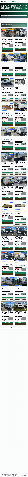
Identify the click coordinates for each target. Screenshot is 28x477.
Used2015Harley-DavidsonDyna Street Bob (7, 40)
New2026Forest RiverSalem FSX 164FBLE (20, 263)
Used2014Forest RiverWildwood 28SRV (7, 188)
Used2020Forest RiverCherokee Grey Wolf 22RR (20, 213)
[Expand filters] (26, 20)
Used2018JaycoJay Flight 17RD (20, 39)
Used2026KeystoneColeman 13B (20, 89)
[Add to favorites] (12, 36)
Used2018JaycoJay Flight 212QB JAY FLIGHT (6, 114)
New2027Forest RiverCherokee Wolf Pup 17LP (7, 313)
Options (19, 475)
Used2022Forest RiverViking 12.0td (7, 89)
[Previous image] (2, 33)
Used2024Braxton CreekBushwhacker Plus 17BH (19, 114)
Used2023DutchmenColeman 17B (20, 64)
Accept (25, 475)
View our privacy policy (11, 476)
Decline (22, 475)
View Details (8, 49)
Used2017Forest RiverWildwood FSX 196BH (7, 64)
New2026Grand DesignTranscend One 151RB (6, 238)
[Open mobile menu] (26, 1)
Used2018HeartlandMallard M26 (7, 212)
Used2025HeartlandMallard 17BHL (20, 163)
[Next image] (12, 33)
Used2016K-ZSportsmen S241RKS (19, 138)
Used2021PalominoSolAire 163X (7, 163)
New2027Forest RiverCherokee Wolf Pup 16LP (20, 313)
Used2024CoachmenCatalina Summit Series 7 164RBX (20, 188)
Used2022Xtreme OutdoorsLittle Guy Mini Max (6, 288)
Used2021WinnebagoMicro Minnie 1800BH (19, 288)
